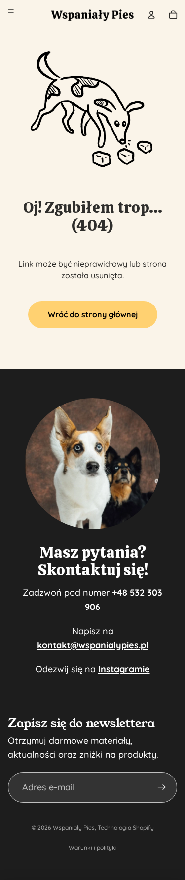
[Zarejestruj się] (161, 788)
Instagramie (124, 669)
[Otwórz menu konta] (151, 15)
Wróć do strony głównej (93, 314)
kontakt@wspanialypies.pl (92, 645)
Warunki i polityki (93, 847)
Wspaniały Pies (74, 827)
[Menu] (11, 11)
